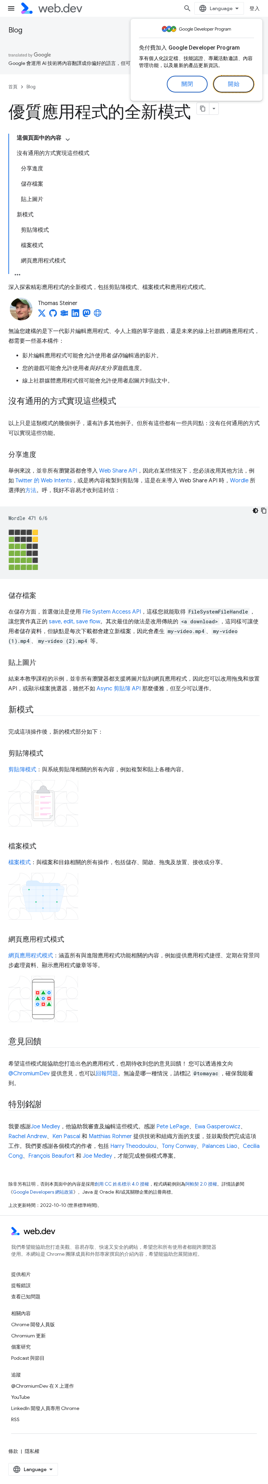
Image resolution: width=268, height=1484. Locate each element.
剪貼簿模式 (22, 769)
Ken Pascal (66, 1136)
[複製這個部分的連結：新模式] (39, 710)
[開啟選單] (11, 8)
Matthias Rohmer (110, 1136)
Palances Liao (219, 1146)
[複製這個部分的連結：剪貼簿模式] (49, 754)
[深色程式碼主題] (255, 510)
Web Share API (118, 470)
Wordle (239, 480)
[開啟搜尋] (187, 8)
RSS (15, 1419)
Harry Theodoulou (133, 1146)
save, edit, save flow (74, 621)
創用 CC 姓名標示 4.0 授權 (122, 1184)
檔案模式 (19, 862)
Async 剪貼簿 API (119, 688)
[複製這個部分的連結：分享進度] (42, 455)
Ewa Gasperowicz (217, 1126)
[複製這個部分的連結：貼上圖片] (42, 663)
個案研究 (21, 1347)
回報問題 (107, 1073)
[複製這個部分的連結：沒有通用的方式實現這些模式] (122, 402)
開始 (233, 84)
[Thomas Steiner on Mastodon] (86, 315)
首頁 (12, 87)
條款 (13, 1451)
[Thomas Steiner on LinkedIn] (75, 315)
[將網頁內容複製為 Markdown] (203, 108)
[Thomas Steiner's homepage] (98, 315)
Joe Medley (45, 1126)
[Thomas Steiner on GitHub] (53, 315)
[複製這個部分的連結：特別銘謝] (48, 1105)
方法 (30, 490)
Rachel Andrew (27, 1136)
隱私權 (32, 1451)
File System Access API (111, 611)
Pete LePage (172, 1126)
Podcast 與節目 (28, 1358)
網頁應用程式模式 (30, 955)
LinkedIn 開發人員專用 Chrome (45, 1408)
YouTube (20, 1397)
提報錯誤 (21, 1285)
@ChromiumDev (29, 1073)
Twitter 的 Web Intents (43, 480)
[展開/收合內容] (68, 139)
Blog (15, 30)
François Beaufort (51, 1155)
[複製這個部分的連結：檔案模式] (42, 847)
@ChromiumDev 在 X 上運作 (42, 1386)
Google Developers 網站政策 (43, 1192)
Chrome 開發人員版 (33, 1324)
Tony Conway (179, 1146)
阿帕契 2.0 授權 (201, 1184)
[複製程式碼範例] (264, 510)
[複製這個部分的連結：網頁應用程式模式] (70, 940)
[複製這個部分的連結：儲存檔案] (42, 596)
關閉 (187, 84)
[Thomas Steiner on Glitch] (64, 315)
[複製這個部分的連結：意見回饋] (48, 1042)
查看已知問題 (25, 1296)
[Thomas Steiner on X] (42, 315)
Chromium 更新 (28, 1336)
